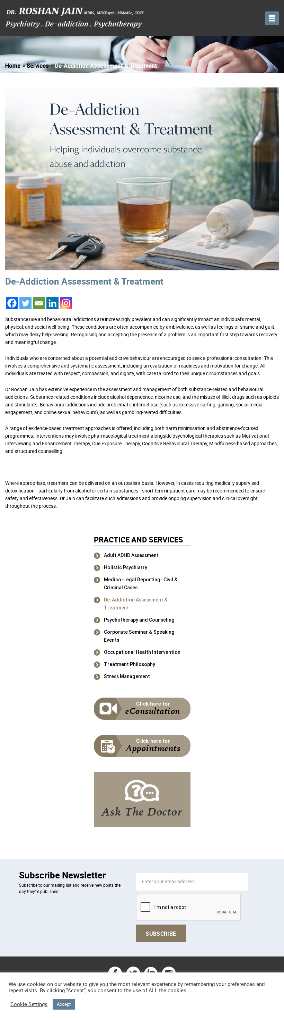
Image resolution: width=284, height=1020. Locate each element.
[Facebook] (12, 303)
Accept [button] (64, 1004)
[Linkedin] (52, 303)
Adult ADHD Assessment (131, 555)
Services (38, 65)
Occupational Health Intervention (142, 652)
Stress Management (127, 676)
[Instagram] (66, 303)
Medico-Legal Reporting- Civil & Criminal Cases (141, 583)
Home (12, 65)
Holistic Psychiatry (125, 567)
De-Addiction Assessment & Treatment (136, 603)
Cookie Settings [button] (28, 1004)
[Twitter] (25, 303)
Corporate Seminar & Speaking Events (139, 636)
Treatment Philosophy (129, 664)
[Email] (39, 303)
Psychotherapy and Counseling (139, 620)
